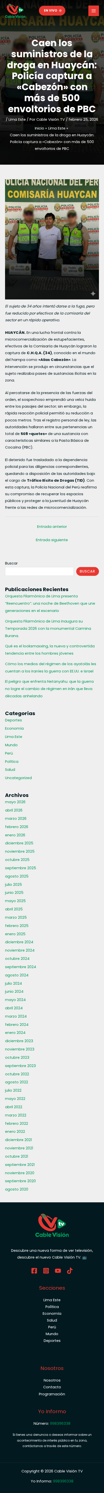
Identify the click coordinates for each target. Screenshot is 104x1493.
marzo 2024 (16, 1016)
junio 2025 (14, 892)
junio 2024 (14, 991)
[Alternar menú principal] (93, 11)
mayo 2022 (15, 1098)
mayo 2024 (15, 999)
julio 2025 (13, 884)
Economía (14, 728)
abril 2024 (14, 1008)
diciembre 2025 (19, 843)
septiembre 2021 (20, 1164)
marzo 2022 (15, 1115)
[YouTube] (58, 1271)
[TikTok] (70, 1271)
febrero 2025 (17, 925)
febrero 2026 (16, 826)
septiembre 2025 (20, 867)
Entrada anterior (52, 526)
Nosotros (52, 1380)
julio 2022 (13, 1090)
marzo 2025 (16, 917)
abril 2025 (14, 909)
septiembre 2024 (20, 966)
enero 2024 (15, 1032)
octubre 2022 (17, 1074)
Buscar (11, 563)
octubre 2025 (17, 859)
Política (11, 761)
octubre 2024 (17, 958)
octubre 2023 (17, 1057)
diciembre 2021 (18, 1139)
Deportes (13, 720)
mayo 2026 (15, 801)
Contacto (52, 1387)
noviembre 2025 (20, 851)
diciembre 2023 (19, 1040)
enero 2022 (15, 1131)
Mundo (11, 745)
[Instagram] (46, 1271)
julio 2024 (13, 983)
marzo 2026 (16, 818)
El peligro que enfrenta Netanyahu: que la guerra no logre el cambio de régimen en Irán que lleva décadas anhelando (49, 689)
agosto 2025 (17, 876)
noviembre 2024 (20, 950)
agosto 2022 (16, 1082)
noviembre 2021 (19, 1148)
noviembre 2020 (19, 1172)
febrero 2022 (16, 1123)
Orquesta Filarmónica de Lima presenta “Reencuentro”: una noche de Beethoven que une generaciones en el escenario (50, 603)
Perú (9, 753)
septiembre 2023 (20, 1065)
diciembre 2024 (19, 942)
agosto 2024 (17, 975)
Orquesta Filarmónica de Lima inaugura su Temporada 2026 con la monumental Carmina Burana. (48, 628)
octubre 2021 (16, 1156)
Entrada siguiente (52, 539)
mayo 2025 (15, 900)
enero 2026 (15, 835)
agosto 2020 (16, 1189)
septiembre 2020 (20, 1181)
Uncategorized (18, 777)
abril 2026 (13, 810)
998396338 (60, 1423)
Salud (10, 769)
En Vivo (50, 10)
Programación (52, 1394)
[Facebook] (34, 1271)
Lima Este (17, 119)
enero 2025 (15, 934)
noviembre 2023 (19, 1049)
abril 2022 (13, 1106)
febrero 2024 (17, 1024)
